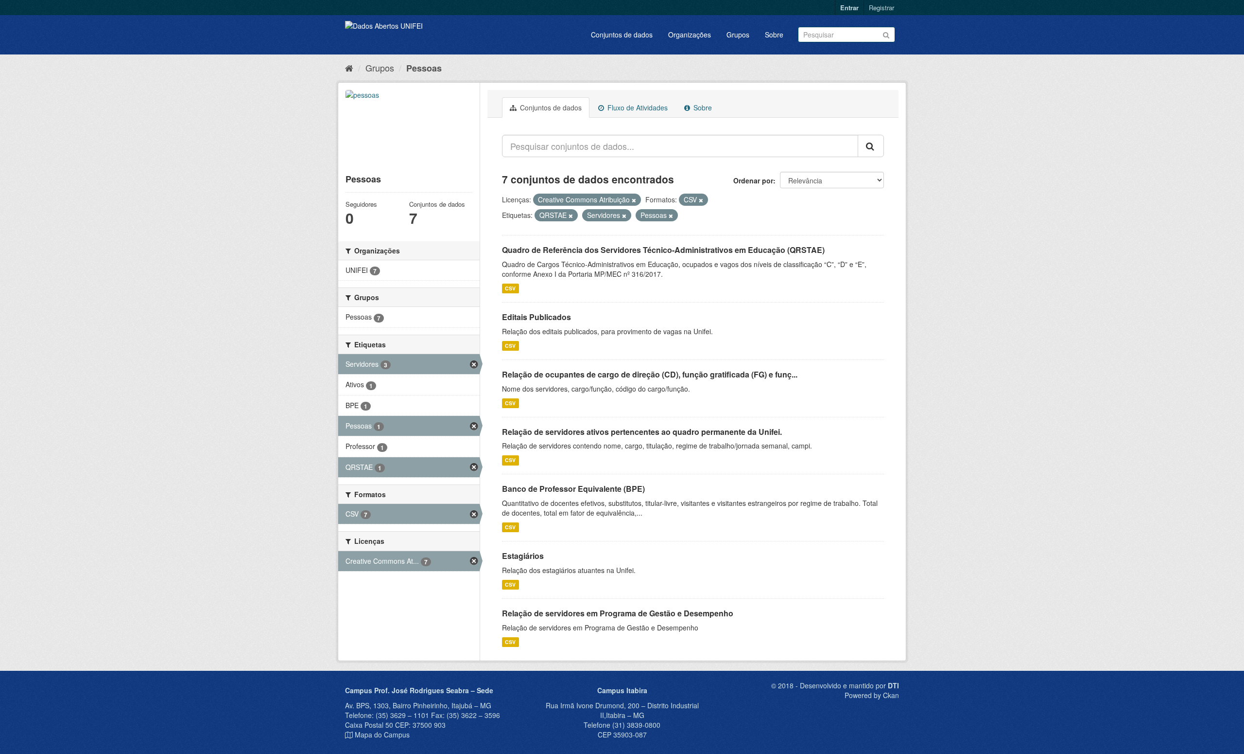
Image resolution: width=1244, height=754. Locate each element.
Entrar (849, 7)
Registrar (881, 7)
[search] (871, 146)
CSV (510, 288)
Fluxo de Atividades (636, 107)
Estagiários (523, 555)
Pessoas (424, 68)
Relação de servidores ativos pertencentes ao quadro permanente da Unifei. (642, 431)
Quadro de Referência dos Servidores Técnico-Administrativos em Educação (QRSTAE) (663, 249)
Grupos (737, 34)
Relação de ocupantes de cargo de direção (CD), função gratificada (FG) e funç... (649, 374)
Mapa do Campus (382, 734)
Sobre (774, 34)
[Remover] (634, 200)
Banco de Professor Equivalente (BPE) (573, 488)
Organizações (689, 34)
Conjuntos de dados (622, 34)
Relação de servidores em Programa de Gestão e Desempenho (617, 613)
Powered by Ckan (872, 695)
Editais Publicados (536, 317)
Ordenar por (753, 180)
